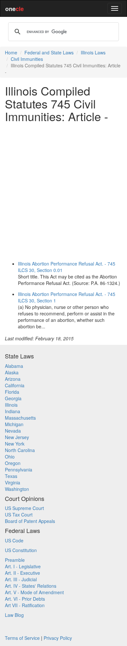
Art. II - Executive (22, 573)
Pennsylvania (18, 469)
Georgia (13, 398)
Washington (17, 489)
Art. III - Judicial (21, 579)
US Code (14, 540)
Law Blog (14, 615)
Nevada (13, 430)
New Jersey (17, 437)
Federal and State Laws (49, 52)
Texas (11, 476)
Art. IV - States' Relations (30, 586)
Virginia (12, 482)
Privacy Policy (58, 638)
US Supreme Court (24, 508)
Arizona (13, 379)
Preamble (15, 560)
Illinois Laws (93, 52)
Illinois (11, 405)
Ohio (10, 456)
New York (14, 443)
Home (11, 52)
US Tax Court (19, 514)
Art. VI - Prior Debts (25, 598)
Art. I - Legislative (23, 566)
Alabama (14, 366)
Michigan (14, 424)
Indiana (12, 411)
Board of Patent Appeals (30, 521)
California (14, 385)
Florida (12, 392)
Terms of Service (22, 638)
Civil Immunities (27, 59)
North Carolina (20, 450)
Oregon (13, 463)
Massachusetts (20, 417)
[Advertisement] (63, 190)
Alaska (12, 372)
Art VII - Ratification (25, 605)
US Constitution (21, 550)
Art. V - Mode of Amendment (34, 592)
